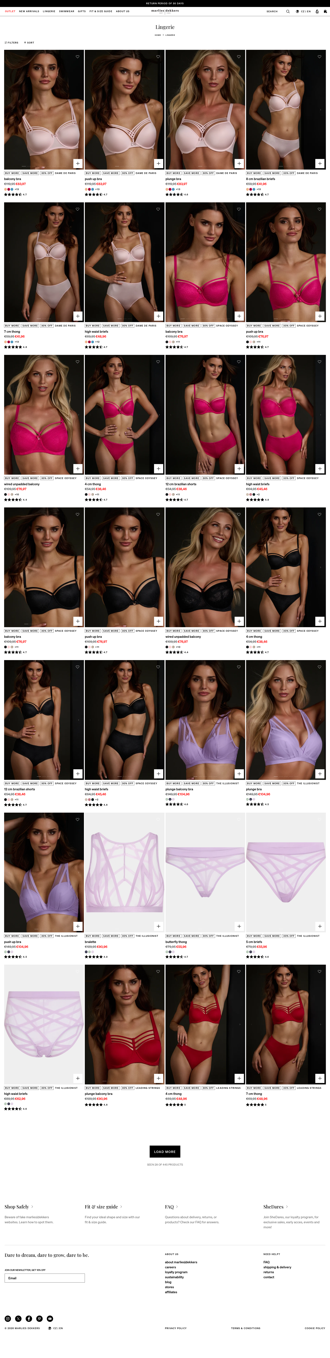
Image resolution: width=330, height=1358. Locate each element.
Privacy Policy (176, 1328)
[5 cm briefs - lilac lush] (254, 951)
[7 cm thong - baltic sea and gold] (12, 342)
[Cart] (325, 11)
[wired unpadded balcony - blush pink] (8, 494)
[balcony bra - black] (167, 342)
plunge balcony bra (179, 789)
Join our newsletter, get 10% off (25, 1270)
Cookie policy (315, 1328)
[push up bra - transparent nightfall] (8, 951)
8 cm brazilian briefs (260, 179)
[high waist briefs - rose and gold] (250, 494)
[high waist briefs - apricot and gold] (86, 342)
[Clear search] (286, 11)
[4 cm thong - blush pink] (89, 494)
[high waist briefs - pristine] (247, 494)
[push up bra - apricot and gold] (86, 189)
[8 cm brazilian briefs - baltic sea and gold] (254, 189)
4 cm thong (93, 484)
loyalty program (176, 1272)
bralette (90, 942)
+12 (97, 341)
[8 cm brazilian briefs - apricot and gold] (247, 189)
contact (268, 1277)
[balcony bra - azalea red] (8, 189)
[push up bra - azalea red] (89, 189)
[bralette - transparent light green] (89, 951)
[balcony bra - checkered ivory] (173, 342)
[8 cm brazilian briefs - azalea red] (250, 189)
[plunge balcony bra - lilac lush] (173, 799)
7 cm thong (12, 331)
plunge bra (173, 179)
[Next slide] (78, 109)
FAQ (266, 1262)
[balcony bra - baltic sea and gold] (12, 189)
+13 (17, 189)
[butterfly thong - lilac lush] (173, 951)
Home (158, 35)
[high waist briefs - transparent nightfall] (8, 1103)
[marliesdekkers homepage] (165, 11)
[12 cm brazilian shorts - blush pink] (170, 494)
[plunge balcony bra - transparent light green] (167, 799)
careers (170, 1267)
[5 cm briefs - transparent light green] (247, 951)
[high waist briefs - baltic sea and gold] (92, 342)
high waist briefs (96, 331)
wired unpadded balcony (22, 484)
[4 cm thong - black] (86, 494)
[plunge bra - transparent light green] (247, 799)
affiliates (171, 1292)
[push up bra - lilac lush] (12, 951)
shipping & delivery (277, 1267)
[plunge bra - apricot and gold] (167, 189)
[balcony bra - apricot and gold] (5, 189)
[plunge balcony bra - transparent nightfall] (170, 799)
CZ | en (306, 11)
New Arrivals (29, 11)
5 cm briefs (254, 942)
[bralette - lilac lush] (92, 951)
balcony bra (12, 179)
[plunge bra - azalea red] (170, 189)
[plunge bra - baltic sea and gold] (173, 189)
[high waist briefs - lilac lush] (12, 1103)
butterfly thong (176, 942)
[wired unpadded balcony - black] (5, 494)
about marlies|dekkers (181, 1262)
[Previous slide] (9, 109)
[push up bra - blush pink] (250, 342)
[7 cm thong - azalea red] (8, 342)
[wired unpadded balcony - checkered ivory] (12, 494)
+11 (178, 341)
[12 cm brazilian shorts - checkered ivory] (173, 494)
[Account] (317, 11)
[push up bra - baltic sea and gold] (92, 189)
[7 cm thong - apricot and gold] (5, 342)
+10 (17, 494)
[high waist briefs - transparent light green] (5, 1103)
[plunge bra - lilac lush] (254, 799)
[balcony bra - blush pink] (170, 342)
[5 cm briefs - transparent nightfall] (250, 951)
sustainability (174, 1277)
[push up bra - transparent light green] (5, 951)
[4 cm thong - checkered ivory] (92, 494)
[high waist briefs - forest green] (254, 494)
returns (268, 1272)
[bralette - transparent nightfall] (86, 951)
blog (168, 1282)
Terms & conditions (246, 1328)
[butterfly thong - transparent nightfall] (170, 951)
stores (169, 1287)
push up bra (93, 179)
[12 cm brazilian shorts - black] (167, 494)
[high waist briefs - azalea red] (89, 342)
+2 (258, 494)
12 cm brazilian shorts (181, 484)
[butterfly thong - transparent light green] (167, 951)
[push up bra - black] (247, 342)
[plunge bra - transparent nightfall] (250, 799)
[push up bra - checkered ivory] (254, 342)
